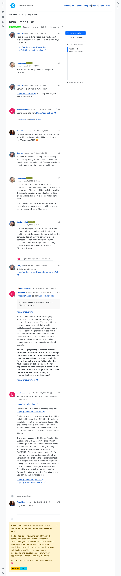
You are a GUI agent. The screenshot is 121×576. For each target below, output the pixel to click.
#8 (59, 222)
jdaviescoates (22, 109)
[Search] (3, 26)
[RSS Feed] (62, 27)
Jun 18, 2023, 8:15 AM (41, 292)
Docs (101, 5)
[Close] (57, 525)
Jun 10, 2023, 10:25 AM (42, 131)
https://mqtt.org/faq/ (26, 380)
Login (24, 568)
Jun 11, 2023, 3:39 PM (32, 225)
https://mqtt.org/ (24, 312)
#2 (59, 63)
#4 (59, 109)
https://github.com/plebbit (28, 479)
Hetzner (38, 119)
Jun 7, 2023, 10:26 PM (43, 109)
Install (108, 5)
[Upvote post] (54, 56)
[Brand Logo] (13, 6)
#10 (58, 292)
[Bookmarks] (3, 22)
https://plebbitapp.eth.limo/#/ (30, 482)
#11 (59, 393)
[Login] (118, 3)
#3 (59, 85)
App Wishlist (16, 27)
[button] (3, 568)
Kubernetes (21, 63)
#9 (59, 266)
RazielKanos (21, 131)
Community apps (83, 5)
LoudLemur (21, 292)
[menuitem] (118, 3)
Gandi (32, 119)
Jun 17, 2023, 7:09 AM (38, 266)
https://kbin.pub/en (44, 113)
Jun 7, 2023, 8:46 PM (38, 33)
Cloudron (23, 119)
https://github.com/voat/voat (30, 411)
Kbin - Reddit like (46, 296)
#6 (59, 153)
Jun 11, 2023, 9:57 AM (32, 181)
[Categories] (3, 3)
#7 (59, 178)
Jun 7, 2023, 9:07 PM (31, 66)
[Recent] (3, 7)
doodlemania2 (22, 222)
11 (58, 56)
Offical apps (68, 5)
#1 (59, 33)
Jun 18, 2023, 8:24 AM (41, 393)
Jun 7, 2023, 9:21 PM (38, 85)
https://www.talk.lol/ (26, 404)
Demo (95, 5)
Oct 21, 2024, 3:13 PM (42, 502)
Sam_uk (20, 33)
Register (15, 568)
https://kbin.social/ (25, 93)
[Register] (118, 7)
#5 (59, 131)
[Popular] (3, 17)
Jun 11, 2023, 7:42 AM (38, 153)
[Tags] (3, 12)
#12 (58, 502)
